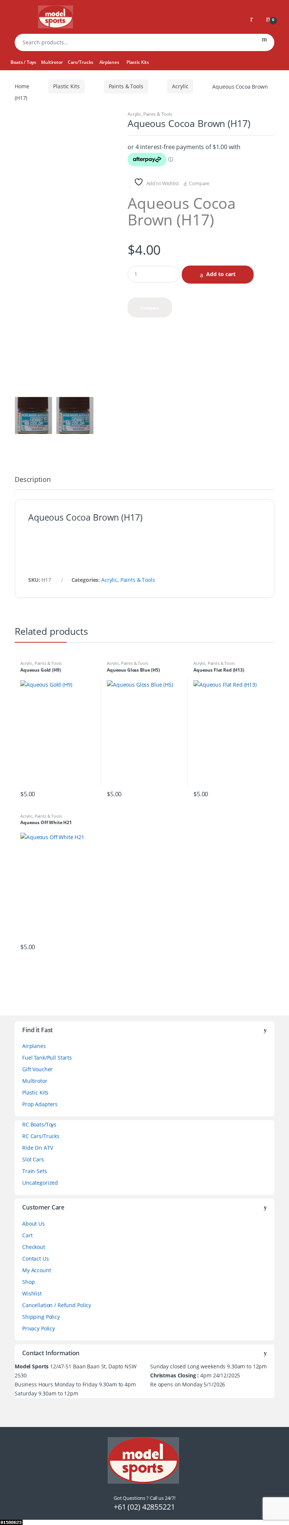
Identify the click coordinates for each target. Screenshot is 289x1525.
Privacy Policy (38, 1328)
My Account (36, 1270)
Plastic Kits (137, 62)
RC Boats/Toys (39, 1124)
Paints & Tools (126, 86)
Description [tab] (32, 480)
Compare (199, 183)
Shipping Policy (41, 1316)
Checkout (33, 1246)
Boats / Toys (23, 62)
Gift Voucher (37, 1069)
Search (264, 42)
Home (22, 86)
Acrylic (180, 86)
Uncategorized (40, 1182)
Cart (27, 1235)
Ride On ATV (37, 1147)
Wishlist (32, 1293)
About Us (33, 1223)
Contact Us (35, 1258)
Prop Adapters (40, 1104)
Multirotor (52, 62)
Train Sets (34, 1171)
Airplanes (109, 62)
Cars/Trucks (80, 62)
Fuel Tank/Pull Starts (47, 1057)
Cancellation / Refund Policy (56, 1305)
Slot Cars (33, 1159)
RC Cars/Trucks (40, 1136)
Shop (28, 1281)
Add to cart (221, 274)
